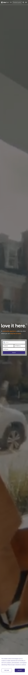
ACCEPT (20, 670)
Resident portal (17, 2)
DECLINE (6, 670)
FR (10, 2)
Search (14, 352)
